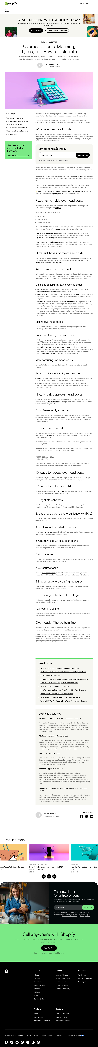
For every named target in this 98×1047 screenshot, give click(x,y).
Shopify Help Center (63, 978)
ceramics (78, 176)
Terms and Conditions (69, 916)
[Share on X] (86, 816)
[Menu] (92, 3)
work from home (60, 491)
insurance (69, 302)
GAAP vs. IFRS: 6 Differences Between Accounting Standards (63, 672)
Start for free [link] (83, 155)
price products (58, 194)
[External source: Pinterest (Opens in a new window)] (38, 1042)
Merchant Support (62, 975)
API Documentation (85, 978)
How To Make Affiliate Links (50, 675)
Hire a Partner (61, 982)
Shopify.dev (82, 975)
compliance (75, 294)
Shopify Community (63, 989)
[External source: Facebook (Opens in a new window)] (6, 1042)
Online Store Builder (63, 1014)
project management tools (47, 292)
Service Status (39, 999)
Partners (37, 989)
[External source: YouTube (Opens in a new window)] (17, 1042)
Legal (36, 995)
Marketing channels (64, 347)
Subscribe (88, 907)
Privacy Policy (85, 916)
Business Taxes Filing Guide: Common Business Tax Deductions (64, 679)
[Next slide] (54, 876)
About (36, 975)
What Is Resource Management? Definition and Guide (60, 697)
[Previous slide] (44, 876)
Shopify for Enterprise (42, 1021)
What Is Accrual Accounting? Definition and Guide (59, 683)
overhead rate (51, 435)
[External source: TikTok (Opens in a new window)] (27, 1042)
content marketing (50, 353)
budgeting (58, 208)
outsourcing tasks (48, 573)
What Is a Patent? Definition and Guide (54, 686)
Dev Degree (82, 982)
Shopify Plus (38, 1017)
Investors (37, 982)
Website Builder (61, 1017)
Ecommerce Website (63, 1021)
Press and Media (40, 985)
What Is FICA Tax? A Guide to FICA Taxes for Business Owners (63, 701)
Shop (36, 1014)
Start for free (84, 3)
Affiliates (37, 992)
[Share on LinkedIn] (91, 816)
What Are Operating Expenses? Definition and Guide (59, 668)
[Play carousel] (49, 876)
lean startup (47, 532)
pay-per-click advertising (45, 238)
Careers (37, 978)
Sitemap (59, 1035)
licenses (57, 229)
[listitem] (49, 858)
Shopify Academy (62, 985)
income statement (51, 402)
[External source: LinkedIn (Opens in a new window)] (33, 1042)
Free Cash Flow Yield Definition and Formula (56, 694)
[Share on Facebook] (81, 816)
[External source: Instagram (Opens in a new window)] (22, 1042)
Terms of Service (32, 1035)
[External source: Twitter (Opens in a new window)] (11, 1042)
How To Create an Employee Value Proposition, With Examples (63, 690)
